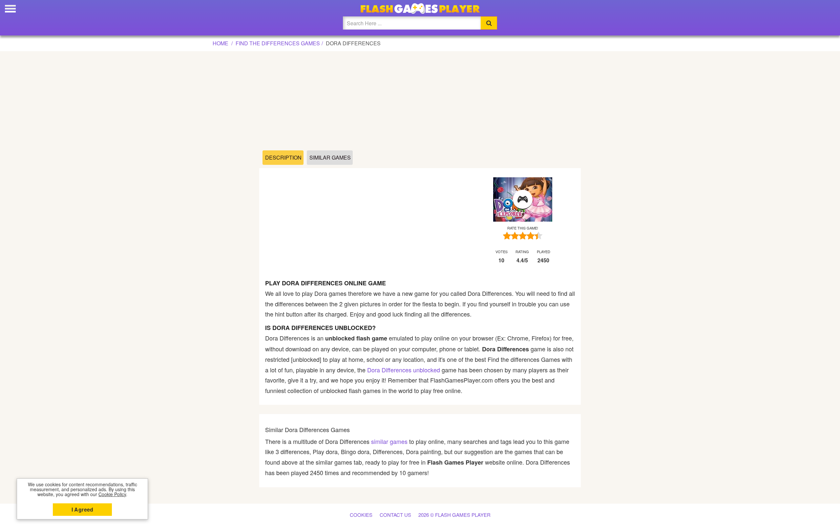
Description (283, 157)
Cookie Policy (112, 494)
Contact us (395, 514)
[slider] (522, 235)
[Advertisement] (420, 101)
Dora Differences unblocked (403, 369)
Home (220, 43)
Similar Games (330, 157)
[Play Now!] (523, 199)
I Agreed (83, 509)
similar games (389, 441)
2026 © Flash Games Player (454, 514)
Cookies (361, 514)
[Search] (489, 23)
